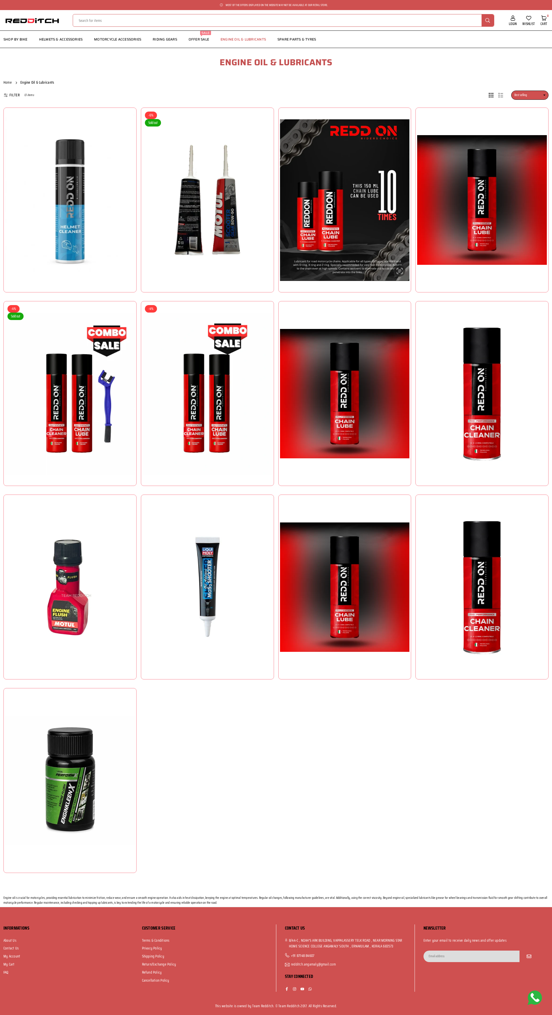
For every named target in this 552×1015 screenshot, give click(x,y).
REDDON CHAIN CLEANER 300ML (483, 573)
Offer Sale (199, 36)
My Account (11, 956)
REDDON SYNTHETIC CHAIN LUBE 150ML (346, 186)
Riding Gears (165, 39)
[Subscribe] (529, 956)
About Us (9, 940)
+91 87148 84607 (302, 956)
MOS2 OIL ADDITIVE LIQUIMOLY (208, 573)
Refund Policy (152, 972)
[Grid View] (491, 95)
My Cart (9, 964)
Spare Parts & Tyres (296, 39)
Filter (14, 95)
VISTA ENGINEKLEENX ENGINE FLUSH (71, 766)
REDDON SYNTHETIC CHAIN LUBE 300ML (346, 379)
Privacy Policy (152, 948)
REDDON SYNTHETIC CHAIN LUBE (483, 183)
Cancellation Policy (155, 980)
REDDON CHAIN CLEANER (483, 376)
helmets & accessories (61, 39)
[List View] (500, 95)
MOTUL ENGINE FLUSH (71, 573)
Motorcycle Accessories (117, 39)
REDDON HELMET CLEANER (71, 183)
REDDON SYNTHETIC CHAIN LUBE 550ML (346, 573)
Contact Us (11, 948)
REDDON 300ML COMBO (209, 379)
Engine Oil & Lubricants (243, 39)
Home (7, 82)
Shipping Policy (153, 956)
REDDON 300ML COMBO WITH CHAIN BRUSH (71, 379)
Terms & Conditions (156, 940)
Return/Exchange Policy (159, 964)
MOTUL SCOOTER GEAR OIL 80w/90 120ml (209, 186)
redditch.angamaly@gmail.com (313, 964)
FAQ (6, 972)
